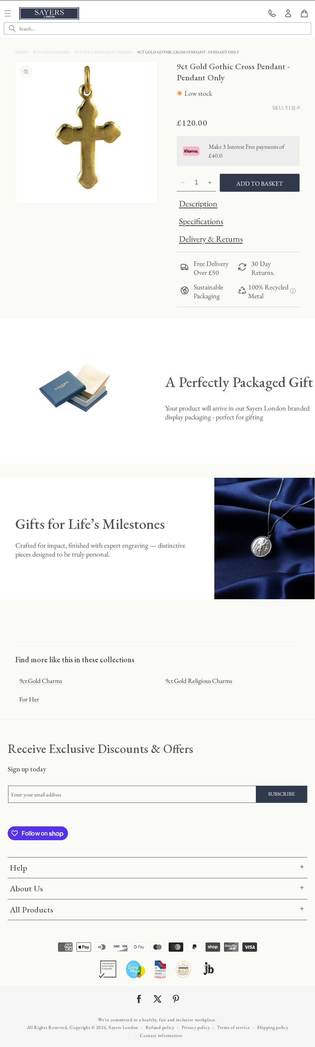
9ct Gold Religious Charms (104, 52)
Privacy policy (196, 1027)
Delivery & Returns (211, 238)
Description (198, 203)
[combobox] (157, 28)
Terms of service (233, 1027)
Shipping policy (272, 1027)
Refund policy (160, 1027)
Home (21, 52)
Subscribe (281, 794)
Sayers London (123, 1027)
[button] (304, 13)
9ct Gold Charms (51, 52)
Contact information (161, 1035)
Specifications (201, 221)
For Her (29, 699)
